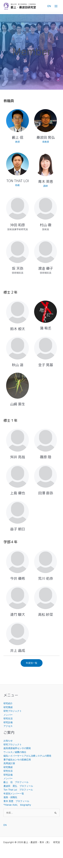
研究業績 (8, 707)
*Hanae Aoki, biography (17, 804)
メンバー (8, 714)
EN (49, 6)
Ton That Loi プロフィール (18, 789)
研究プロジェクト (13, 710)
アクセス (8, 726)
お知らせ (8, 740)
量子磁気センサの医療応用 (17, 759)
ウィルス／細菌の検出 (15, 752)
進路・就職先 (10, 797)
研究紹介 (8, 703)
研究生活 (8, 718)
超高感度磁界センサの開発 (17, 748)
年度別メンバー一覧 (14, 793)
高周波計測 (9, 763)
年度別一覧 (31, 662)
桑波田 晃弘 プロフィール (18, 786)
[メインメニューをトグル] (56, 6)
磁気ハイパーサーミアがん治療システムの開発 (27, 755)
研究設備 (8, 722)
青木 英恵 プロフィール (16, 801)
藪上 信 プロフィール (16, 782)
